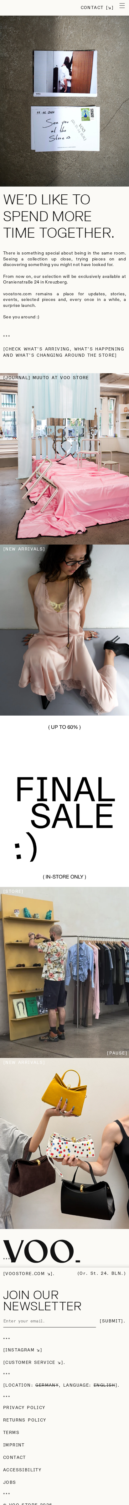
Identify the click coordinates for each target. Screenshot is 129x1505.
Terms (11, 1433)
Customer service (30, 1362)
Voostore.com (25, 1274)
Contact (92, 8)
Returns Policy (24, 1420)
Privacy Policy (24, 1408)
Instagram (19, 1350)
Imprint (14, 1445)
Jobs (9, 1482)
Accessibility (22, 1470)
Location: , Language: (60, 1385)
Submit (111, 1321)
